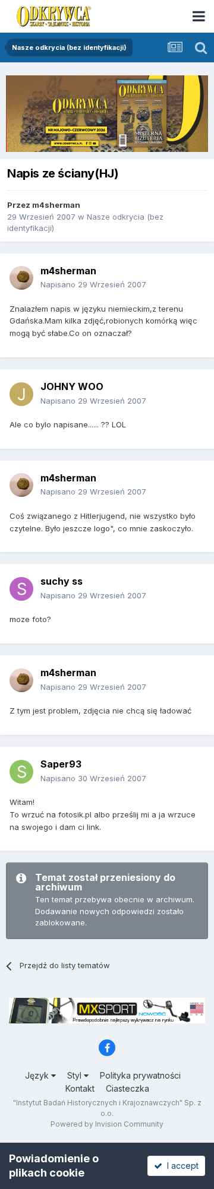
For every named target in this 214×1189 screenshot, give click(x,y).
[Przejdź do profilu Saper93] (21, 772)
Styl (75, 1075)
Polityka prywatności (140, 1075)
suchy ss (61, 581)
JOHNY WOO (71, 386)
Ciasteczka (127, 1088)
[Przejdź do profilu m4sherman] (21, 278)
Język (38, 1075)
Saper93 (60, 764)
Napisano (93, 284)
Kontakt (80, 1088)
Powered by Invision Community (107, 1124)
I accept (180, 1166)
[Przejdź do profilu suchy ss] (21, 589)
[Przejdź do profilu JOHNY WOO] (21, 394)
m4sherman (56, 205)
